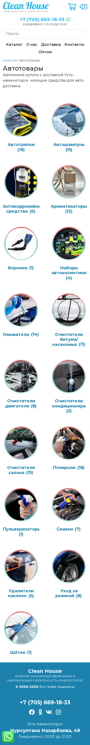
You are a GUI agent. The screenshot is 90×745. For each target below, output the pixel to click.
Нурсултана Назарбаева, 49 (45, 730)
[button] (72, 7)
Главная (10, 60)
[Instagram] (58, 712)
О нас (31, 44)
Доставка (51, 44)
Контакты (74, 44)
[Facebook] (32, 712)
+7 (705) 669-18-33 (45, 702)
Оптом (45, 52)
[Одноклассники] (40, 712)
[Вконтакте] (49, 712)
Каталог (14, 44)
